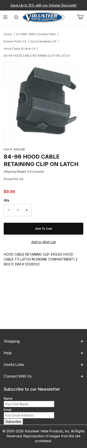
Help (8, 353)
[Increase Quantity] (26, 210)
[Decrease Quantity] (8, 210)
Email (7, 410)
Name (8, 398)
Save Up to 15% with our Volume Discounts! (43, 5)
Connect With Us (18, 376)
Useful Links (14, 365)
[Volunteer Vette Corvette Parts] (43, 17)
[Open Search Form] (16, 17)
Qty (6, 200)
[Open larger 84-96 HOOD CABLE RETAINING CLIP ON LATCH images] (43, 101)
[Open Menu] (5, 17)
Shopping (12, 341)
